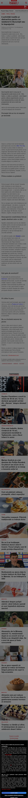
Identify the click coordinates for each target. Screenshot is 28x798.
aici (10, 765)
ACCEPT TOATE (14, 793)
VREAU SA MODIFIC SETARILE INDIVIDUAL (14, 795)
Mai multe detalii (9, 754)
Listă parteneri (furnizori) (6, 789)
